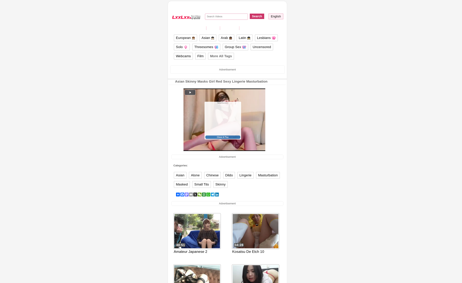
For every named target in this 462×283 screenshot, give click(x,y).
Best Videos (249, 28)
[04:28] (255, 230)
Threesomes (204, 47)
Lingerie (245, 175)
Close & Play (223, 137)
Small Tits (201, 184)
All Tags (213, 28)
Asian (206, 38)
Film (200, 56)
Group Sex (233, 47)
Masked (182, 184)
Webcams (183, 56)
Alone (195, 175)
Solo (180, 47)
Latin (243, 38)
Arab (225, 38)
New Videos (229, 28)
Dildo (229, 175)
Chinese (212, 175)
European (184, 38)
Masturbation (268, 175)
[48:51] (197, 230)
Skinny (220, 184)
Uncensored (262, 47)
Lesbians (264, 38)
